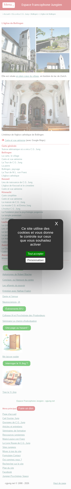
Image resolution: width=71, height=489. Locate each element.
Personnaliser (35, 260)
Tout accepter (35, 253)
